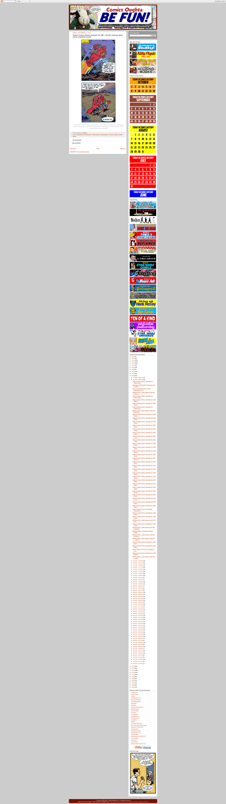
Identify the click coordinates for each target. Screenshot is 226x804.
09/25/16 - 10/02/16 (138, 584)
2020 (133, 367)
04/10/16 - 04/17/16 (138, 634)
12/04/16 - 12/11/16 (138, 563)
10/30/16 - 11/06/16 (138, 573)
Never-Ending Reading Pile (136, 723)
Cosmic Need (133, 703)
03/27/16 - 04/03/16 (138, 638)
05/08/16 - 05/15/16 (138, 625)
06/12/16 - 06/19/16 (138, 615)
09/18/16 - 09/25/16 (138, 586)
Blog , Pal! (134, 699)
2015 (133, 666)
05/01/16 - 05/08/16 (138, 628)
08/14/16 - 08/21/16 (138, 596)
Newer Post (73, 148)
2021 (133, 365)
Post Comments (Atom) (83, 151)
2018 (133, 371)
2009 (133, 678)
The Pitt (111, 134)
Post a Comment (76, 143)
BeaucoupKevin (134, 697)
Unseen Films (134, 739)
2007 (133, 683)
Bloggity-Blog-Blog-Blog (136, 701)
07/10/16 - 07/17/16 (138, 607)
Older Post (122, 148)
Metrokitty (133, 721)
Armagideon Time (134, 694)
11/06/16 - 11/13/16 (138, 571)
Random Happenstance (136, 730)
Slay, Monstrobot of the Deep (137, 736)
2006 (133, 685)
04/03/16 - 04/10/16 (138, 636)
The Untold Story (134, 741)
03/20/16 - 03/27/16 (138, 640)
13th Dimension (134, 692)
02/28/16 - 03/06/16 (138, 646)
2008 (133, 680)
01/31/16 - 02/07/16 (138, 655)
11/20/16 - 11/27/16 (138, 567)
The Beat (133, 695)
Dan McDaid (133, 705)
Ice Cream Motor (134, 714)
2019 (133, 369)
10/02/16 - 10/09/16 (138, 582)
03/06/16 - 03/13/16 (138, 644)
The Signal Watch (134, 734)
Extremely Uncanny (135, 708)
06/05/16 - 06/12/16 (138, 617)
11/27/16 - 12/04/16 (138, 565)
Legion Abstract (134, 719)
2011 (133, 674)
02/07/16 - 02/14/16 (138, 653)
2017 (133, 373)
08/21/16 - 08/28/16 (138, 594)
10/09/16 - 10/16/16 (138, 579)
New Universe (87, 134)
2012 (133, 672)
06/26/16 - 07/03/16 (138, 611)
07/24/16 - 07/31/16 (138, 602)
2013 (133, 670)
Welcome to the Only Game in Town (138, 743)
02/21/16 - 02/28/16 (138, 649)
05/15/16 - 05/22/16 (138, 623)
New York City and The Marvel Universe (139, 725)
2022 (133, 363)
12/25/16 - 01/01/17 (138, 377)
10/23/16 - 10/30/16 (138, 575)
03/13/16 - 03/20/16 (138, 642)
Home (97, 148)
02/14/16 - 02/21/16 (138, 651)
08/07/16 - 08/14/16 (138, 598)
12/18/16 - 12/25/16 (138, 379)
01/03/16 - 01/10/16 (138, 663)
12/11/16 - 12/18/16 (138, 561)
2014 (133, 668)
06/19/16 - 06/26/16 (138, 613)
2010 (133, 676)
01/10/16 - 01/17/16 (138, 661)
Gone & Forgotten (135, 710)
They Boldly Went (134, 738)
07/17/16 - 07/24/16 (138, 604)
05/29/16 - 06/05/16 (138, 619)
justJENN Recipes (134, 716)
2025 (133, 356)
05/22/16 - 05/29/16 (138, 621)
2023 (133, 361)
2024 (133, 359)
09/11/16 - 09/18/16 (138, 588)
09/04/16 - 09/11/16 (138, 590)
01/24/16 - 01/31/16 (138, 657)
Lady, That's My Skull (135, 717)
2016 (133, 375)
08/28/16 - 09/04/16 (138, 592)
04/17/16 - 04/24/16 (138, 632)
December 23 (80, 134)
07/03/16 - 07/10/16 (138, 609)
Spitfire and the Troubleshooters (100, 134)
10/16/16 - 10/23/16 (138, 577)
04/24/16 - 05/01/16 (138, 630)
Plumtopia (133, 727)
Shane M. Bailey (134, 732)
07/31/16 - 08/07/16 (138, 600)
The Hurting (133, 712)
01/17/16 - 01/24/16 (138, 659)
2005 (133, 687)
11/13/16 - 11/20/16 (138, 569)
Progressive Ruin (134, 728)
